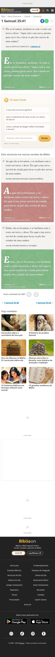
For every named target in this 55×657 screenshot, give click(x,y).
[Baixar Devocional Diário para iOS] (40, 622)
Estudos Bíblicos (14, 570)
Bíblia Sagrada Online (11, 12)
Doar (35, 10)
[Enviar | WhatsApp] (47, 21)
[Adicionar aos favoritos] (52, 21)
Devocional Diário (40, 580)
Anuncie (27, 604)
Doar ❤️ (18, 553)
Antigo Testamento (14, 585)
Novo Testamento (40, 585)
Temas (14, 595)
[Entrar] (43, 10)
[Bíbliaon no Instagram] (33, 634)
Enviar (44, 138)
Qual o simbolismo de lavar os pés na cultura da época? (25, 118)
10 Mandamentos (40, 565)
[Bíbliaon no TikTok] (22, 634)
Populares (14, 590)
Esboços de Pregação (41, 570)
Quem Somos (40, 599)
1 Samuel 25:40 (11, 302)
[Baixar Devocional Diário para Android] (16, 622)
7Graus (21, 643)
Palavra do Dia (14, 580)
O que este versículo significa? (19, 110)
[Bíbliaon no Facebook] (44, 634)
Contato (40, 595)
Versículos (14, 565)
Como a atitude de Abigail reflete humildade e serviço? (25, 127)
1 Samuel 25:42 (43, 302)
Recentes (41, 590)
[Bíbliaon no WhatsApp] (11, 634)
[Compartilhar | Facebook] (42, 21)
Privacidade (14, 599)
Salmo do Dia (40, 575)
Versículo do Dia (14, 575)
